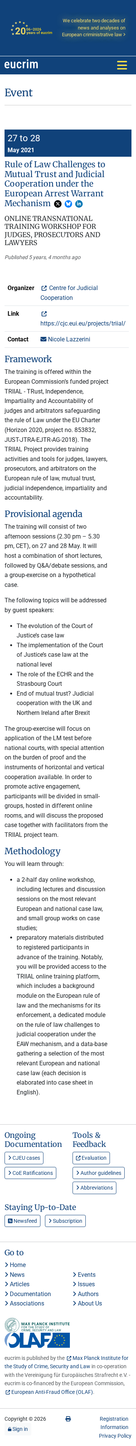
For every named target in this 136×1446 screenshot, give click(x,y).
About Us (89, 1303)
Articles (18, 1284)
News (16, 1274)
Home (17, 1265)
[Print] (68, 1419)
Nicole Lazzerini (68, 339)
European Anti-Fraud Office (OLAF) (52, 1392)
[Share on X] (58, 204)
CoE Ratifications (32, 1173)
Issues (85, 1284)
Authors (87, 1294)
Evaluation (93, 1158)
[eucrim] (21, 65)
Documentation (29, 1294)
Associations (26, 1303)
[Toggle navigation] (122, 65)
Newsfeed (24, 1221)
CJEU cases (25, 1158)
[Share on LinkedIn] (79, 204)
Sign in (19, 1429)
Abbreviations (96, 1188)
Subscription (67, 1221)
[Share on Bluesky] (68, 204)
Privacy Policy (115, 1436)
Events (86, 1274)
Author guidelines (100, 1173)
